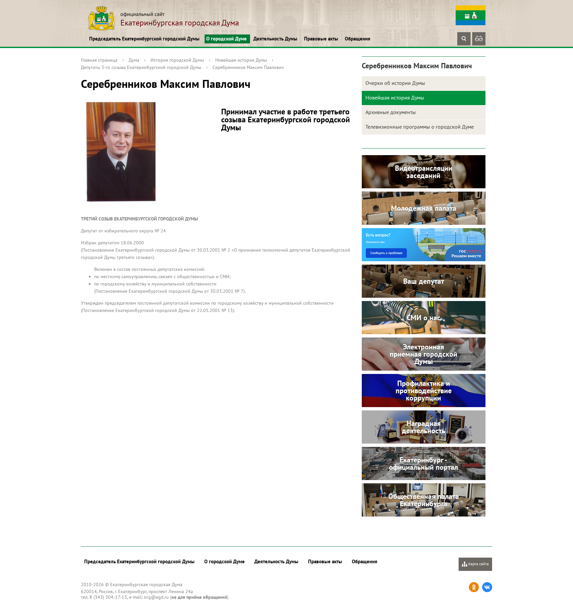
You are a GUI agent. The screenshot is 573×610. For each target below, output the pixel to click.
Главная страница (99, 60)
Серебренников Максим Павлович (248, 67)
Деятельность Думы (275, 38)
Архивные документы (390, 112)
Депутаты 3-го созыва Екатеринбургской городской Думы (141, 67)
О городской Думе (226, 38)
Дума (134, 60)
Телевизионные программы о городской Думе (419, 126)
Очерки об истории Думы (395, 83)
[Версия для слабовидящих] (478, 38)
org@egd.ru (156, 597)
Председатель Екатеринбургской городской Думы (144, 38)
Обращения (357, 38)
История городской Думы (177, 60)
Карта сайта (478, 563)
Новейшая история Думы (241, 60)
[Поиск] (464, 38)
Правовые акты (321, 38)
